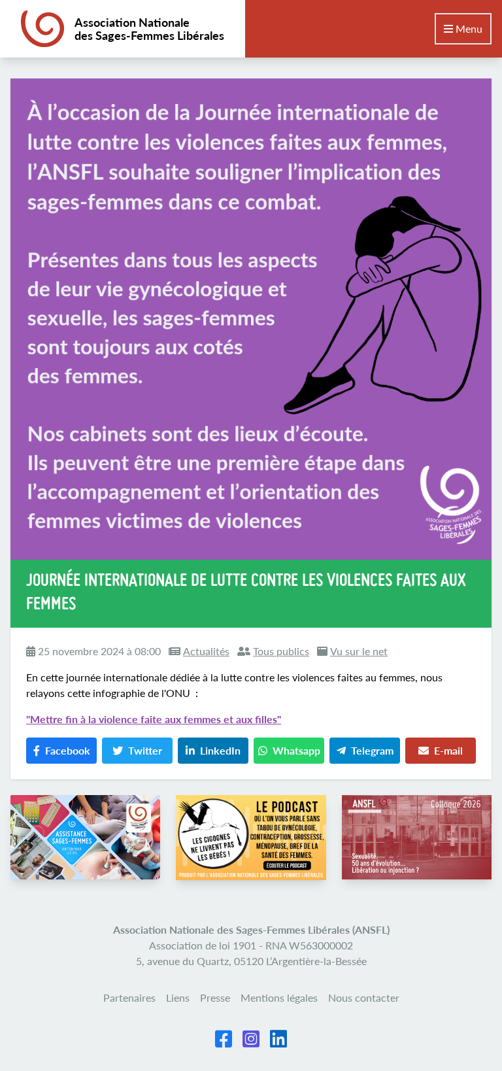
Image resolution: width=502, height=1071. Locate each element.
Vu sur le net (359, 651)
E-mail (448, 750)
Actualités (206, 651)
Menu (467, 28)
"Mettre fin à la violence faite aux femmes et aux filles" (153, 719)
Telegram (372, 750)
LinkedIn (220, 750)
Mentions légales (279, 997)
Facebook (67, 750)
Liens (178, 997)
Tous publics (281, 651)
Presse (215, 997)
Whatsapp (296, 750)
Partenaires (129, 997)
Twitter (145, 750)
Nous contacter (363, 997)
